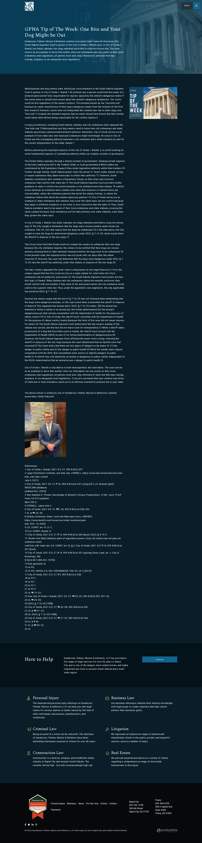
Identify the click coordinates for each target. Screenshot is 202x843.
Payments (56, 809)
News (81, 803)
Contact (160, 659)
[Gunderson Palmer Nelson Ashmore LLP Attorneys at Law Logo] (29, 6)
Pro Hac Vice (92, 803)
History (103, 803)
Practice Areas (58, 803)
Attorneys (71, 803)
